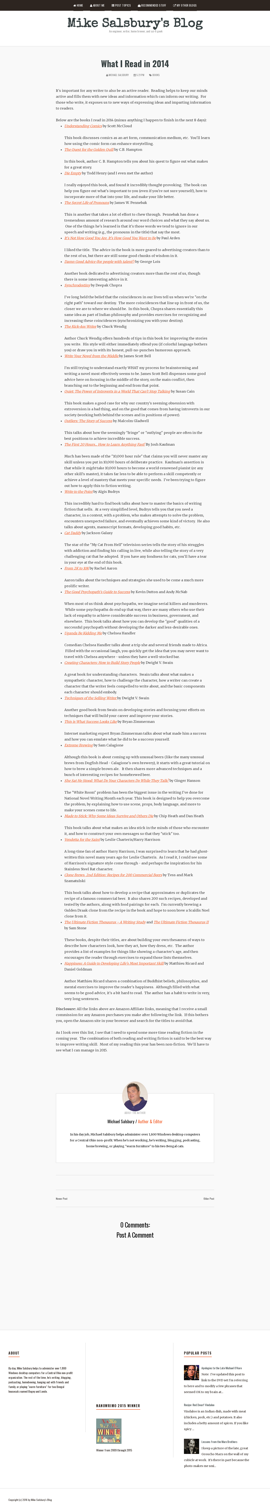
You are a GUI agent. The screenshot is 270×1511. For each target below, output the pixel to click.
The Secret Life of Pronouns (86, 203)
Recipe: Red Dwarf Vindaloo (199, 1405)
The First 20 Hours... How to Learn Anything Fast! (104, 444)
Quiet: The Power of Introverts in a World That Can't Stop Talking (117, 391)
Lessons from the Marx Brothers (219, 1441)
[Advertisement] (129, 1376)
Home (79, 5)
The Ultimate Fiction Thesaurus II (181, 922)
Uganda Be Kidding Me (83, 633)
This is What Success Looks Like (90, 721)
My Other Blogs (186, 5)
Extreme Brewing (78, 745)
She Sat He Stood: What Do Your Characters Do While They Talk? (116, 780)
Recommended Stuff (153, 5)
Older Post (209, 1198)
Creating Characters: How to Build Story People (102, 663)
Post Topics (122, 5)
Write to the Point (78, 491)
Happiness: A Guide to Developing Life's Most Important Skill (114, 963)
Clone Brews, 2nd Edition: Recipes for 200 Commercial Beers (113, 875)
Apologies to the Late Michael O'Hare (221, 1368)
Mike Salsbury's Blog (135, 24)
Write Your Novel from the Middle (91, 356)
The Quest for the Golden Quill (88, 149)
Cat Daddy (72, 533)
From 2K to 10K (76, 568)
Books (156, 75)
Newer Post (61, 1198)
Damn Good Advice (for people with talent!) (99, 261)
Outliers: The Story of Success (88, 421)
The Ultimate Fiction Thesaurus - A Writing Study (105, 922)
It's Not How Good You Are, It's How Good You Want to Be (110, 238)
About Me (98, 5)
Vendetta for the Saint (82, 839)
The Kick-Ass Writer (80, 326)
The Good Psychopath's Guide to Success (97, 592)
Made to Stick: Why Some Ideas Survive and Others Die (108, 816)
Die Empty (72, 173)
